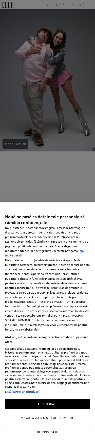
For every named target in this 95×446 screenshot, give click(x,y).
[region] (47, 324)
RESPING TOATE (47, 432)
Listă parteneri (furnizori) (22, 391)
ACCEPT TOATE (47, 404)
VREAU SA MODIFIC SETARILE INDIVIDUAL (47, 418)
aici (34, 301)
